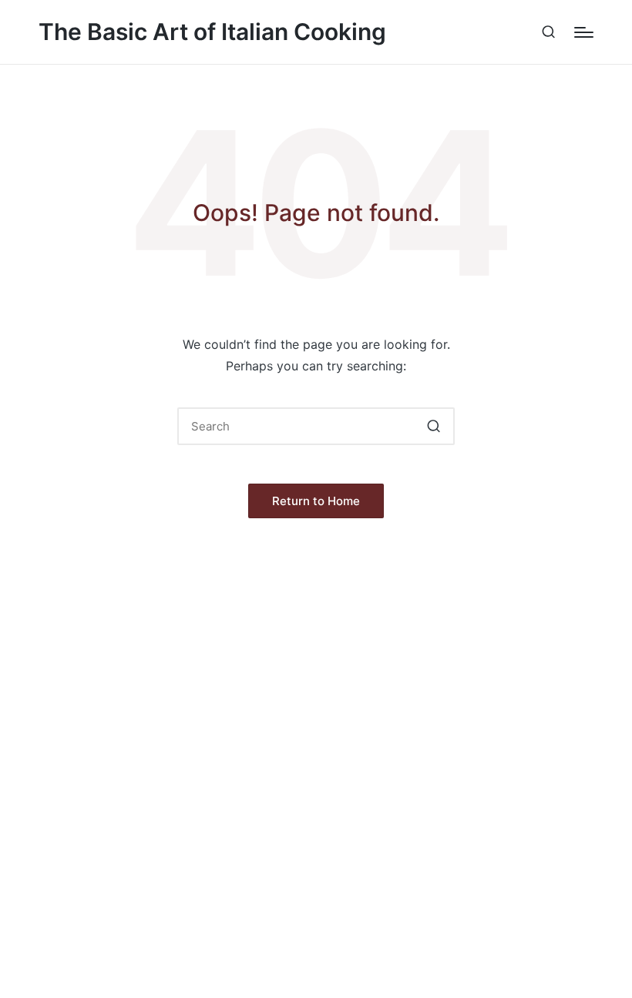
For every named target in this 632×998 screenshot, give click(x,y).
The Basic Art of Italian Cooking (212, 32)
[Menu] (583, 32)
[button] (433, 426)
